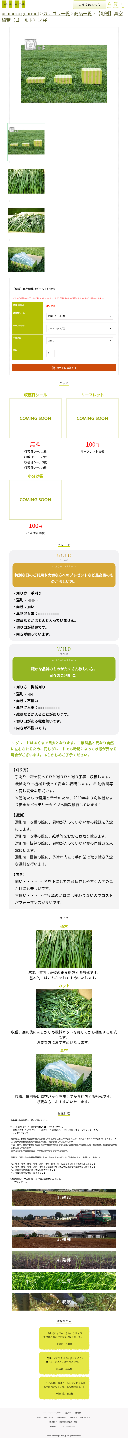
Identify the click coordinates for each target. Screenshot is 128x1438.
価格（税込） (19, 305)
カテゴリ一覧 (56, 13)
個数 (15, 350)
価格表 (72, 1417)
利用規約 (53, 1426)
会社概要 (52, 1422)
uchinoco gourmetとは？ (52, 1413)
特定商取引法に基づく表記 (68, 1422)
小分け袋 (17, 337)
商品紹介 (68, 1413)
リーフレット (19, 325)
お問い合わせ (61, 1417)
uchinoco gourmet (20, 13)
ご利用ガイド (83, 1417)
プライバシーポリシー (67, 1426)
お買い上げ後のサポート (45, 1417)
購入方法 (78, 1413)
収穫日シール (19, 313)
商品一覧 (83, 13)
